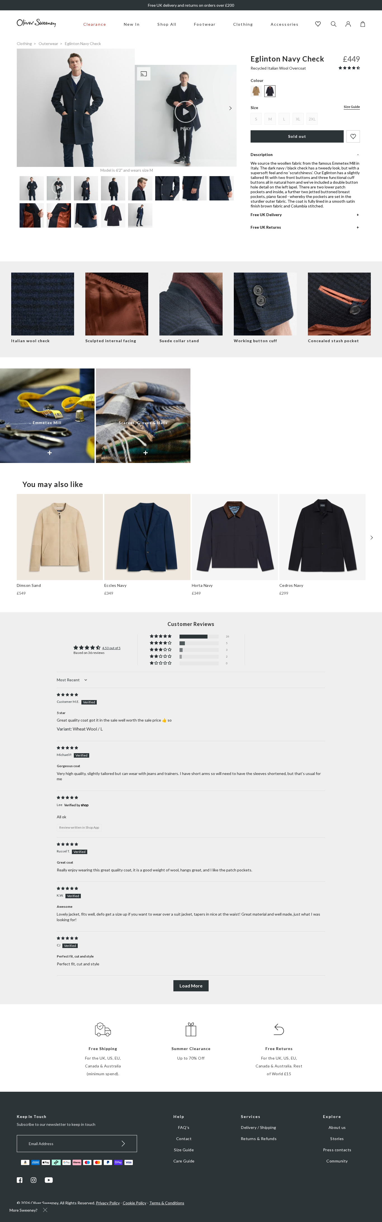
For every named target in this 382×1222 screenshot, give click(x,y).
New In (132, 24)
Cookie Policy (134, 1202)
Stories (337, 1138)
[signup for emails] (123, 1143)
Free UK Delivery (266, 214)
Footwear (205, 24)
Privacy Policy (108, 1202)
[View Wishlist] (318, 24)
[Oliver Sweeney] (36, 25)
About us (337, 1127)
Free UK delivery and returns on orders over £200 (191, 5)
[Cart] (363, 25)
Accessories (285, 24)
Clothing (243, 24)
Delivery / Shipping (258, 1127)
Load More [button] (191, 985)
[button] (349, 68)
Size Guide (352, 107)
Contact (184, 1138)
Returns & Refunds (259, 1138)
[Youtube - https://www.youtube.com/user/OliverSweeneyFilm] (49, 1181)
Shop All (166, 24)
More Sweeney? (23, 1210)
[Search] (333, 24)
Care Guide (184, 1161)
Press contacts (337, 1149)
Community (337, 1161)
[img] (67, 694)
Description (262, 154)
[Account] (348, 25)
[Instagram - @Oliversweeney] (33, 1181)
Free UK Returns (266, 227)
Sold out (297, 136)
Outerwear (48, 43)
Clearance (94, 24)
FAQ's (184, 1127)
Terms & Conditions (166, 1202)
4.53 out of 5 (111, 648)
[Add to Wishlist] (353, 136)
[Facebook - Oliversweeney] (19, 1181)
